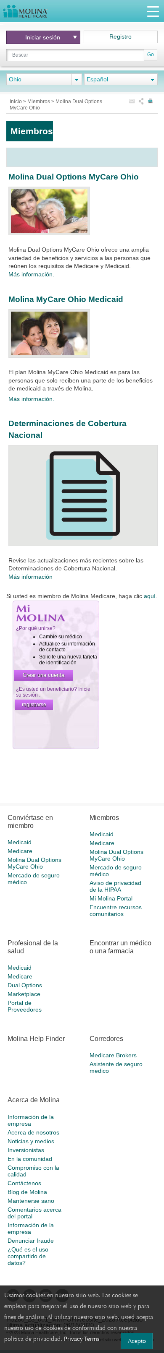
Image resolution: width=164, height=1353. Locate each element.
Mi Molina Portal (111, 898)
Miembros (39, 101)
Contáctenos (24, 1183)
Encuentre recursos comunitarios (116, 910)
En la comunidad (30, 1158)
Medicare (20, 851)
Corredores (106, 1038)
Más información (30, 576)
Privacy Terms (81, 1339)
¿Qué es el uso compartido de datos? (28, 1256)
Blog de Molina (27, 1192)
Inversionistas (26, 1150)
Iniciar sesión (42, 37)
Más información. (31, 274)
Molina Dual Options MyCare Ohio (73, 176)
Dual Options (25, 985)
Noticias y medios (31, 1141)
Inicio (16, 101)
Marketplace (24, 994)
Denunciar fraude (31, 1240)
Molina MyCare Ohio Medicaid (65, 299)
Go (150, 54)
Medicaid (20, 842)
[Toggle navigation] (153, 11)
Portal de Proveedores (25, 1006)
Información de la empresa (31, 1120)
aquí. (150, 596)
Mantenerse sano (31, 1200)
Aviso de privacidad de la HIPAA (115, 886)
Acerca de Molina (34, 1099)
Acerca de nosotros (33, 1132)
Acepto (137, 1341)
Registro (120, 36)
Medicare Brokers (113, 1055)
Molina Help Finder (36, 1038)
